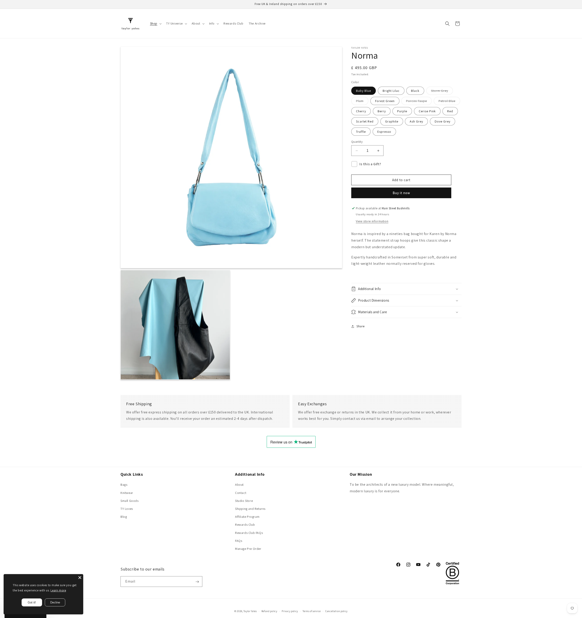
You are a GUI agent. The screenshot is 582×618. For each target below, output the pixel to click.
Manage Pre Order (248, 549)
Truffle (361, 132)
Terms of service (312, 611)
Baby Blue (363, 91)
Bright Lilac (391, 91)
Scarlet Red (365, 121)
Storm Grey (442, 91)
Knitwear (126, 493)
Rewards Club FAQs (249, 533)
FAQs (238, 541)
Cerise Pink (427, 111)
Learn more (58, 590)
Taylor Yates (250, 611)
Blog (123, 517)
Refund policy (269, 611)
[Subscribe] (197, 581)
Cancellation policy (336, 611)
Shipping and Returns (250, 509)
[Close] (80, 577)
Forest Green (385, 101)
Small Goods (129, 501)
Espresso (384, 132)
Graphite (391, 121)
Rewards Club (245, 525)
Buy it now (401, 193)
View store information (372, 221)
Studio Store (244, 501)
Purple (402, 111)
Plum (362, 102)
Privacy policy (290, 611)
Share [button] (360, 326)
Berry (382, 111)
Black (415, 91)
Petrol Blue (449, 102)
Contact (240, 493)
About (239, 485)
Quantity (357, 142)
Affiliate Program (247, 517)
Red (450, 111)
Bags (123, 485)
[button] (155, 23)
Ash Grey (416, 121)
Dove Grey (442, 121)
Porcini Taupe (419, 102)
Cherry (361, 111)
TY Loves (126, 509)
